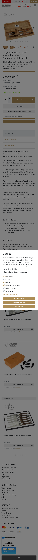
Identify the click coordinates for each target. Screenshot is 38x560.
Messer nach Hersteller (9, 468)
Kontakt (4, 499)
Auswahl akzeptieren (19, 302)
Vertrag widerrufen (8, 490)
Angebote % (5, 477)
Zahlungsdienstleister (13, 285)
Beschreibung (9, 133)
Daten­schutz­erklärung (9, 495)
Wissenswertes (6, 479)
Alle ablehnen (19, 306)
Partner (4, 511)
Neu (3, 474)
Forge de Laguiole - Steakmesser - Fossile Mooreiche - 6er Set (18, 436)
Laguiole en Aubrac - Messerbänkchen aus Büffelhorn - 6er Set (18, 375)
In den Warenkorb (22, 100)
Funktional (9, 291)
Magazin (6, 1)
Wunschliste (20, 106)
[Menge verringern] (9, 101)
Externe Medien (11, 288)
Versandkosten (18, 116)
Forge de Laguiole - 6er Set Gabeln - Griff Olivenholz (17, 319)
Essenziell (9, 276)
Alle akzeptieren (19, 298)
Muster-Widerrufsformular (10, 508)
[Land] (22, 1)
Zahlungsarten (6, 515)
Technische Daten (10, 139)
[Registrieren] (19, 1)
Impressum (5, 492)
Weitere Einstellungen (10, 294)
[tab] (19, 133)
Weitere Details (9, 145)
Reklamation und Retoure (10, 517)
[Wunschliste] (28, 1)
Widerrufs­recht (6, 488)
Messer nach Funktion (9, 470)
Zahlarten (8, 523)
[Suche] (25, 1)
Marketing (9, 282)
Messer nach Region (8, 472)
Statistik (9, 279)
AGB (3, 497)
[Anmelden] (16, 1)
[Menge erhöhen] (9, 98)
